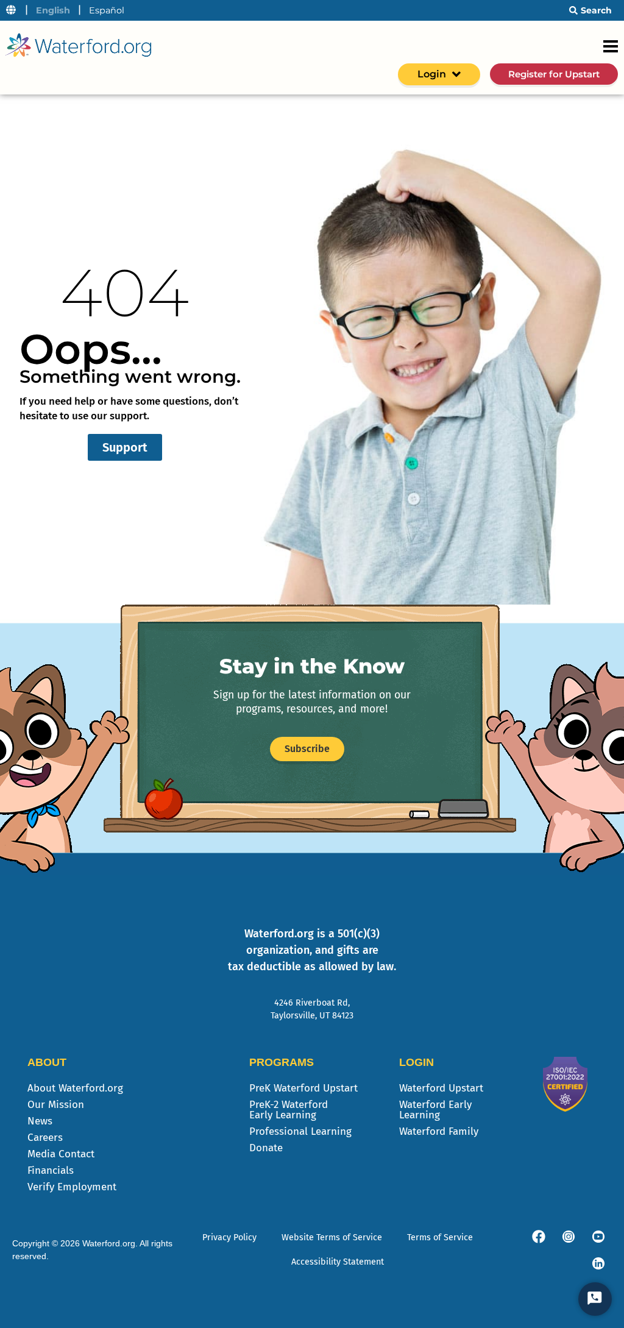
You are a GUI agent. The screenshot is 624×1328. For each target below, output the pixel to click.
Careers (45, 1137)
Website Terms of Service (332, 1237)
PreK (303, 1088)
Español (106, 10)
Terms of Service (440, 1237)
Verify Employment (71, 1187)
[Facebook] (538, 1236)
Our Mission (55, 1104)
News (39, 1121)
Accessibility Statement (337, 1262)
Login (431, 74)
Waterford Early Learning (435, 1109)
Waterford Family (438, 1131)
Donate (266, 1148)
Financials (50, 1170)
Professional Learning (300, 1131)
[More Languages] (11, 10)
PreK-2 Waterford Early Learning (288, 1109)
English (53, 10)
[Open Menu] (610, 46)
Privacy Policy (229, 1237)
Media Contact (60, 1154)
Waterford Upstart (441, 1088)
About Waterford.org (75, 1088)
